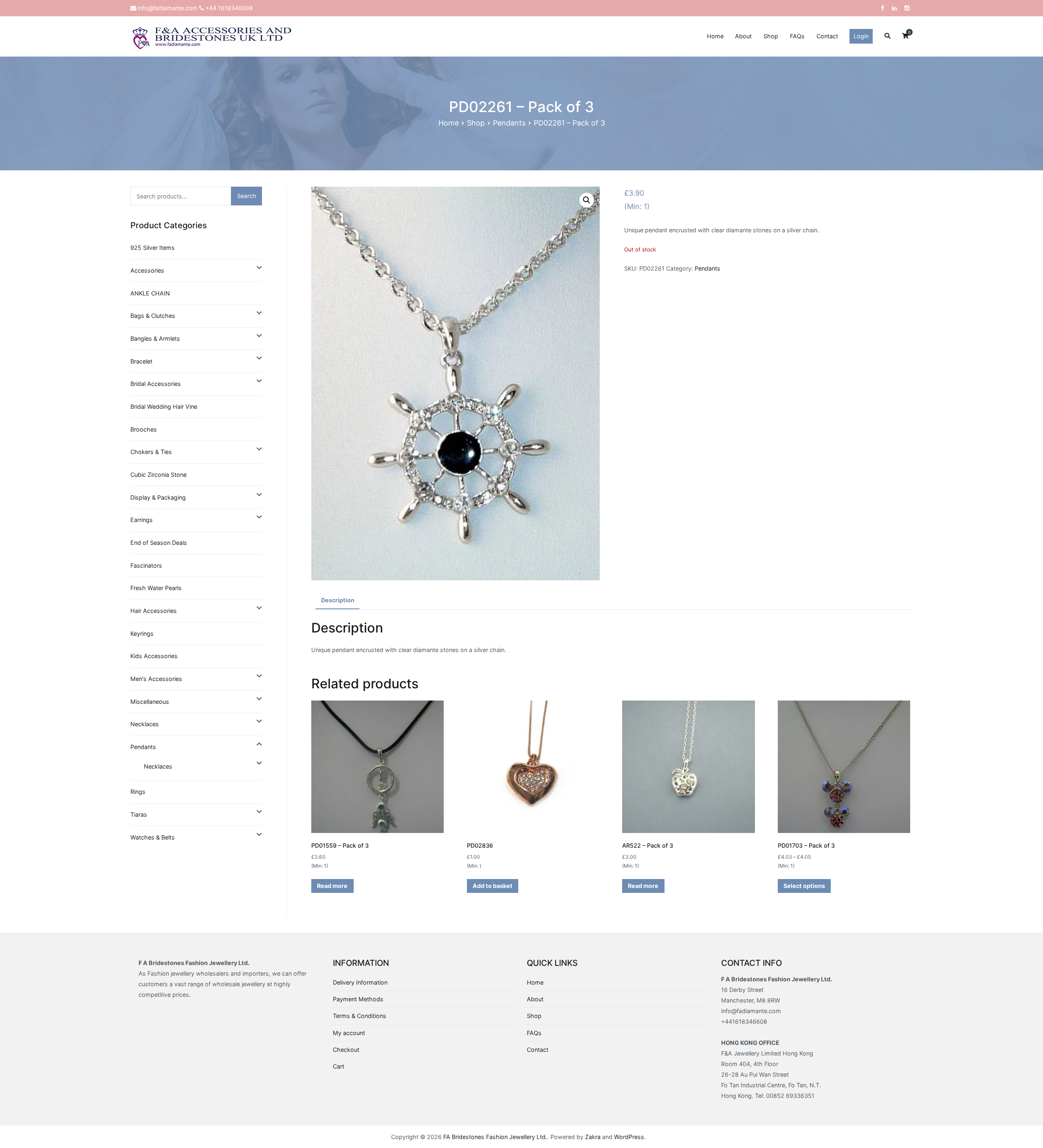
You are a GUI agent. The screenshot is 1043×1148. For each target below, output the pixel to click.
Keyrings (142, 633)
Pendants (509, 123)
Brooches (143, 429)
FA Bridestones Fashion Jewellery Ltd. (495, 1136)
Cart (338, 1066)
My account (349, 1032)
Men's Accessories (156, 678)
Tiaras (138, 814)
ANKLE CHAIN (150, 293)
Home (715, 36)
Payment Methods (358, 999)
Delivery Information (360, 982)
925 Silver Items (152, 247)
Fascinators (146, 565)
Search (246, 195)
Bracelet (141, 361)
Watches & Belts (152, 837)
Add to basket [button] (493, 885)
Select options (804, 885)
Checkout (346, 1049)
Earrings (141, 519)
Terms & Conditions (359, 1015)
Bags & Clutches (152, 315)
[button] (586, 200)
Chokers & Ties (151, 451)
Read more (332, 885)
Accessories (147, 270)
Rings (137, 791)
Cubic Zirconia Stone (158, 474)
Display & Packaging (158, 497)
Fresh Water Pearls (156, 587)
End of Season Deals (158, 542)
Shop (771, 36)
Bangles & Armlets (155, 338)
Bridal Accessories (155, 383)
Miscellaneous (149, 701)
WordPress (629, 1136)
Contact (827, 36)
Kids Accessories (154, 655)
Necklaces (144, 724)
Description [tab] (337, 600)
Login (861, 36)
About (743, 36)
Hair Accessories (153, 610)
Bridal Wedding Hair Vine (163, 406)
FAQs (797, 36)
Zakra (593, 1136)
